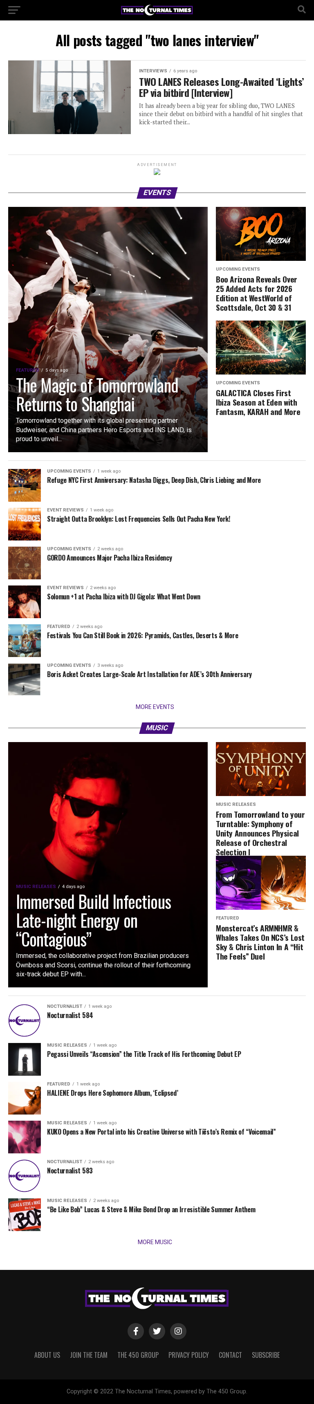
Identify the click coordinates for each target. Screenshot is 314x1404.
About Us (47, 1355)
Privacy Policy (188, 1355)
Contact (230, 1355)
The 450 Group (138, 1355)
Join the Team (89, 1355)
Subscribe (266, 1355)
